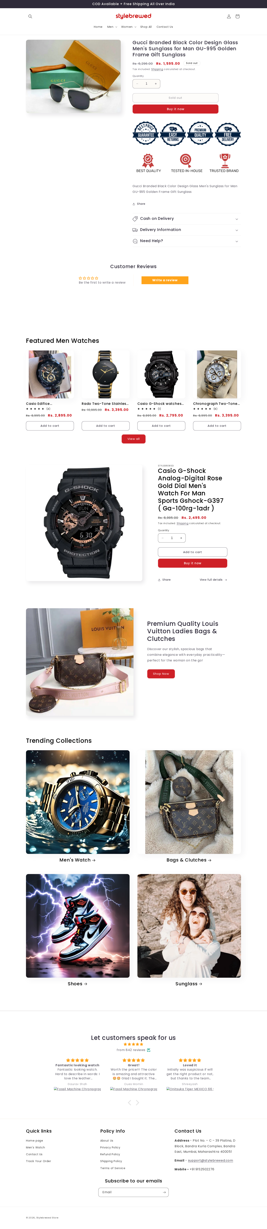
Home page (34, 1141)
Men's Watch (75, 860)
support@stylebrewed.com (210, 1160)
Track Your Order (38, 1161)
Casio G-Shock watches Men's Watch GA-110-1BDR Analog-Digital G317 (160, 404)
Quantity (138, 76)
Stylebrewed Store (47, 1217)
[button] (30, 16)
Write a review (164, 280)
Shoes (75, 984)
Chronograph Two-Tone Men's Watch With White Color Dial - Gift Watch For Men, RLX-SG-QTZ (215, 404)
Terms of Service (112, 1168)
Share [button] (141, 204)
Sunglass (186, 984)
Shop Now (161, 674)
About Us (106, 1141)
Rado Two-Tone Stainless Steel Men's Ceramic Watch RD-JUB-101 (105, 404)
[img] (133, 1044)
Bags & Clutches (187, 860)
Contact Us (34, 1154)
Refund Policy (110, 1154)
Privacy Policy (110, 1147)
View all (133, 439)
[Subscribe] (164, 1192)
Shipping (157, 69)
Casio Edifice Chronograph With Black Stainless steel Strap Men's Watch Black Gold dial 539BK (48, 404)
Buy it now (175, 109)
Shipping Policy (111, 1161)
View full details (211, 580)
